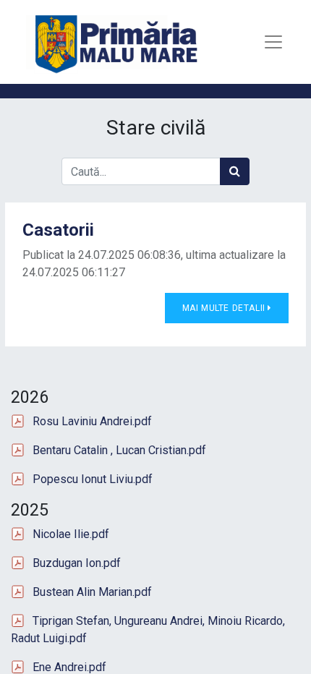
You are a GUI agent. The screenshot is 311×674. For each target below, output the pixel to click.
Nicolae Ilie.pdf (71, 534)
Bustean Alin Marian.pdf (92, 592)
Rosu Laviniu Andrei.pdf (92, 421)
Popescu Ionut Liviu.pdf (93, 479)
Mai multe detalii (225, 308)
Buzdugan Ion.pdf (77, 563)
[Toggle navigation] (273, 41)
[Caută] (235, 171)
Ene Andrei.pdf (69, 667)
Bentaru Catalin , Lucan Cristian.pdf (119, 450)
